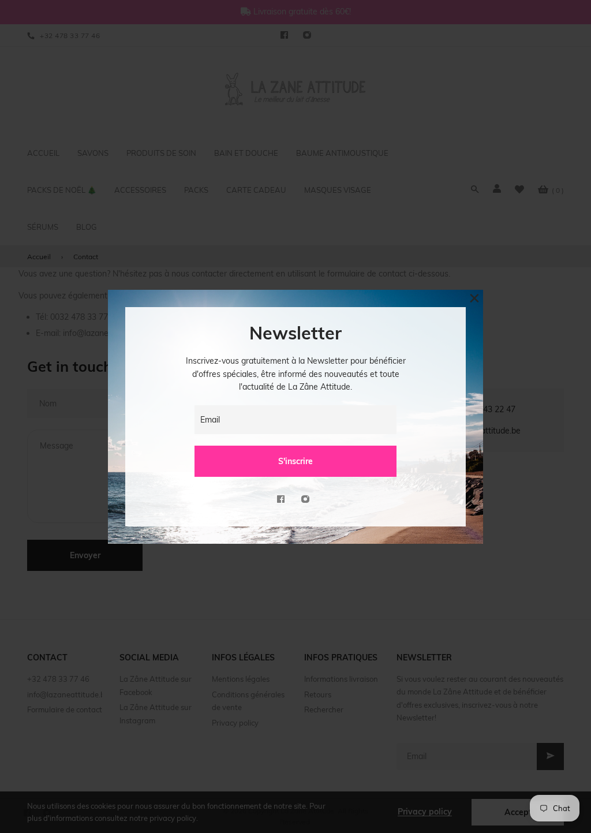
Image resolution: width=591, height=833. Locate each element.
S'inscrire (295, 461)
